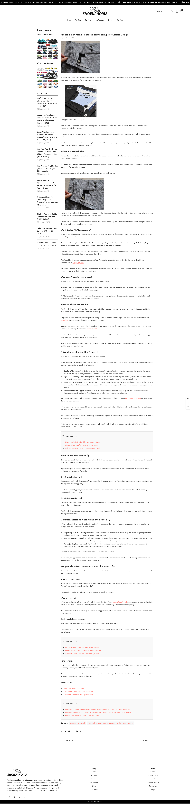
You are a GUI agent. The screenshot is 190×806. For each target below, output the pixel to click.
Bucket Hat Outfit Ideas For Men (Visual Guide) (82, 647)
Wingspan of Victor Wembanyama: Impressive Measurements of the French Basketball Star (97, 709)
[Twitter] (65, 731)
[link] (47, 49)
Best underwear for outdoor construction (78, 691)
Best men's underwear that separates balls (78, 694)
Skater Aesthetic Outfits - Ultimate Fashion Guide (82, 442)
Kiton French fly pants (133, 398)
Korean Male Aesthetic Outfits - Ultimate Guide (82, 715)
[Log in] (177, 11)
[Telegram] (77, 731)
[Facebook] (62, 731)
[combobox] (162, 11)
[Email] (80, 731)
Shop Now (27, 2)
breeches (64, 320)
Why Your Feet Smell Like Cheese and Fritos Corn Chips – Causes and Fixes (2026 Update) (98, 712)
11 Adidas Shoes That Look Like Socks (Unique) (82, 653)
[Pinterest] (69, 731)
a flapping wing (78, 262)
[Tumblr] (73, 731)
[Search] (164, 11)
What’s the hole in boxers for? (74, 688)
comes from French (120, 602)
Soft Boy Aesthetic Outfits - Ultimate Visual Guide (82, 448)
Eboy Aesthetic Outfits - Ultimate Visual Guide (81, 445)
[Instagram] (14, 797)
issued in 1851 (92, 329)
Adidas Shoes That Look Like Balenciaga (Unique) (83, 650)
